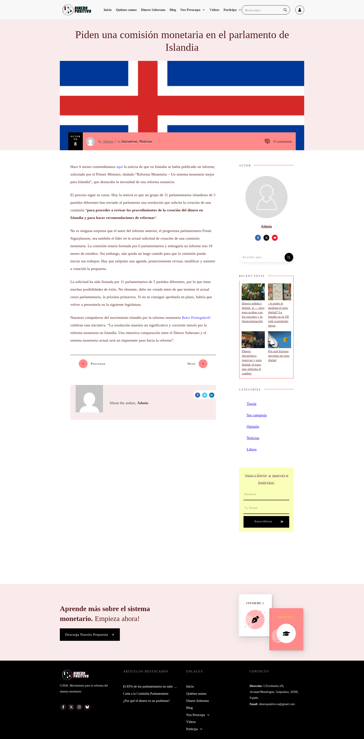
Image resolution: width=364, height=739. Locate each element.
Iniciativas (129, 141)
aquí (119, 167)
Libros (252, 449)
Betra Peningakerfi (196, 317)
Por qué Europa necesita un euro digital (279, 356)
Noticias (145, 141)
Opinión (253, 426)
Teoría (251, 404)
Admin (108, 141)
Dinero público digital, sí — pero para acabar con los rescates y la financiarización (253, 312)
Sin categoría (257, 415)
